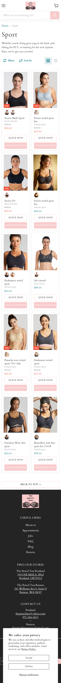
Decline (29, 666)
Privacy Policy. (28, 649)
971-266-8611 (30, 617)
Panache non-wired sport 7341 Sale (15, 361)
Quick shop (15, 137)
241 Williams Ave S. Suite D (30, 589)
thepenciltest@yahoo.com (30, 614)
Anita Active (39, 283)
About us (30, 525)
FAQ (30, 541)
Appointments (30, 530)
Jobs (30, 536)
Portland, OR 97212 (30, 578)
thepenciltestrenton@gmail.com (30, 628)
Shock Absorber (10, 121)
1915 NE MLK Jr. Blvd (30, 574)
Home (5, 25)
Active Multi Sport (14, 118)
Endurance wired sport (13, 282)
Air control (40, 280)
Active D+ (10, 200)
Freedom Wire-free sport (15, 444)
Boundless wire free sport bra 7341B (44, 444)
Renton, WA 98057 (30, 592)
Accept (29, 657)
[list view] (55, 60)
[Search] (54, 15)
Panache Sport (40, 124)
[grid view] (48, 60)
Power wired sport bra (44, 119)
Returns (30, 552)
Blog (30, 547)
